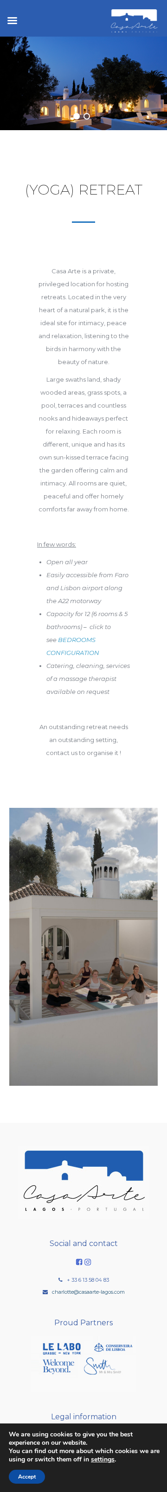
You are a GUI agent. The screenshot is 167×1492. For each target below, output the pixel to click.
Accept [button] (27, 1476)
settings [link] (103, 1459)
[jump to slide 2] (87, 116)
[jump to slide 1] (76, 116)
